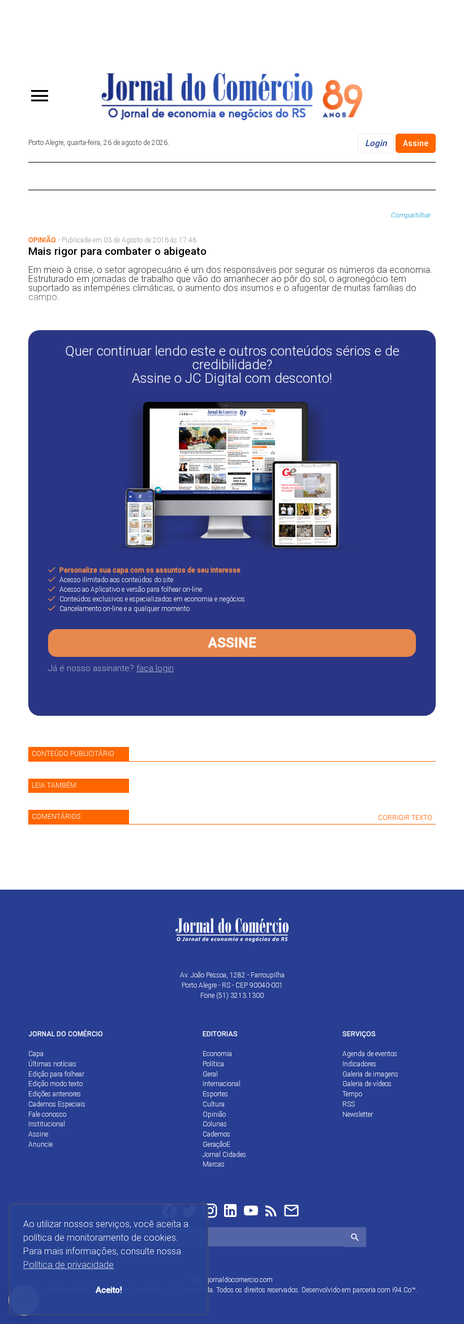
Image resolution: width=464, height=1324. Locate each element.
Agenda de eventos (369, 1054)
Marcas (214, 1164)
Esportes (215, 1094)
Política (213, 1064)
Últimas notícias (52, 1064)
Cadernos (216, 1134)
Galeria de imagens (370, 1074)
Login (375, 143)
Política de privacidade (68, 1264)
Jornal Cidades (224, 1155)
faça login (155, 668)
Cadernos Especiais (56, 1104)
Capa (36, 1054)
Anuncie (40, 1144)
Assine (415, 143)
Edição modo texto (55, 1084)
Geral (210, 1074)
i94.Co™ (403, 1290)
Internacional (221, 1084)
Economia (217, 1054)
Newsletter (357, 1114)
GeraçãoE (216, 1144)
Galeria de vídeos (367, 1084)
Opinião (214, 1114)
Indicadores (359, 1064)
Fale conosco (47, 1114)
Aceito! (109, 1290)
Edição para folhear (56, 1074)
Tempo (352, 1094)
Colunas (215, 1124)
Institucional (46, 1124)
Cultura (214, 1104)
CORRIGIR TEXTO (405, 818)
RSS (348, 1104)
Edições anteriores (54, 1094)
